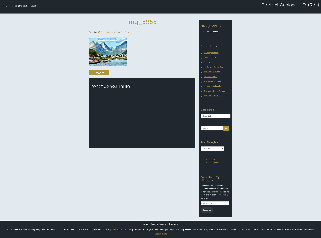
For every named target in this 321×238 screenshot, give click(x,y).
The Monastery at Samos (214, 91)
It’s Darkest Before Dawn (214, 67)
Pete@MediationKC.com (121, 229)
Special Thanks (161, 234)
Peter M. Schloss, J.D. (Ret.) (290, 5)
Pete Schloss (126, 32)
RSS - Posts (210, 160)
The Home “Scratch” (212, 72)
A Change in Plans (211, 52)
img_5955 (142, 22)
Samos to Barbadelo (212, 86)
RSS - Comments (212, 163)
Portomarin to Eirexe (212, 81)
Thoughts (33, 6)
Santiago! (208, 62)
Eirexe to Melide (210, 76)
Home (6, 6)
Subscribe (207, 210)
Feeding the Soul (19, 6)
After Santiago (210, 57)
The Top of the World (213, 96)
